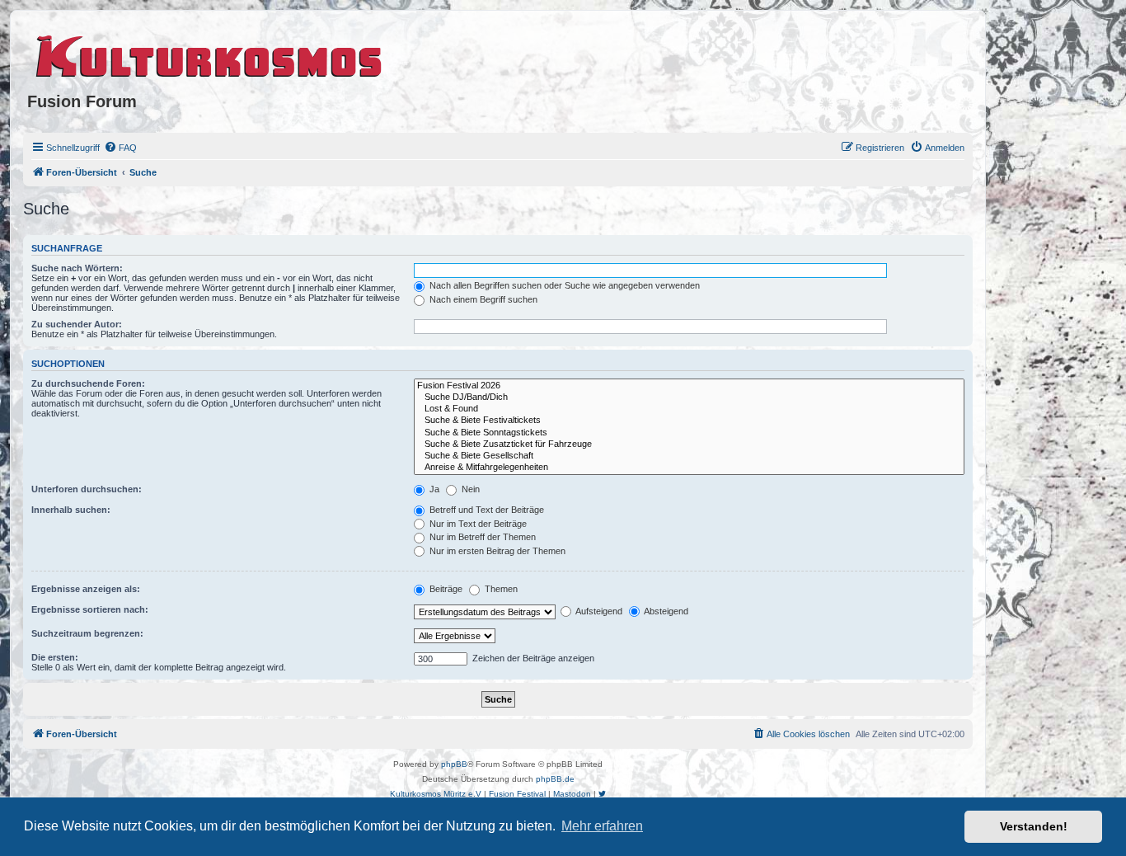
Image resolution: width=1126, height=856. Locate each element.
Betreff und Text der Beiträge (485, 510)
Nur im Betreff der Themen (481, 537)
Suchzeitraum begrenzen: (87, 633)
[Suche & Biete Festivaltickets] (689, 420)
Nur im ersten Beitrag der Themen (496, 551)
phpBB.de (555, 778)
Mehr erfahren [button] (602, 826)
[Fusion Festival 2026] (689, 386)
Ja (433, 489)
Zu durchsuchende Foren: (88, 383)
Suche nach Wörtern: (77, 268)
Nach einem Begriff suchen (482, 299)
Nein (469, 489)
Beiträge (444, 589)
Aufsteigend (598, 611)
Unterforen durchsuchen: (86, 489)
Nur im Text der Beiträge (477, 524)
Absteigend (665, 611)
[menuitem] (120, 148)
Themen (500, 589)
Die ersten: (54, 657)
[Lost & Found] (689, 409)
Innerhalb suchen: (70, 510)
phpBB (454, 764)
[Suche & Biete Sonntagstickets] (689, 433)
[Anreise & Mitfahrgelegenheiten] (689, 467)
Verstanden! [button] (1033, 826)
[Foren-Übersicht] (209, 53)
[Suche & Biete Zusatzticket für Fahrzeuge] (689, 444)
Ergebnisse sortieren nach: (89, 609)
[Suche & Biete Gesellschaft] (689, 456)
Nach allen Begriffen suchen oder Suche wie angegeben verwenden (563, 285)
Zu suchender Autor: (76, 324)
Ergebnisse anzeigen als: (85, 589)
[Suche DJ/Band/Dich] (689, 397)
